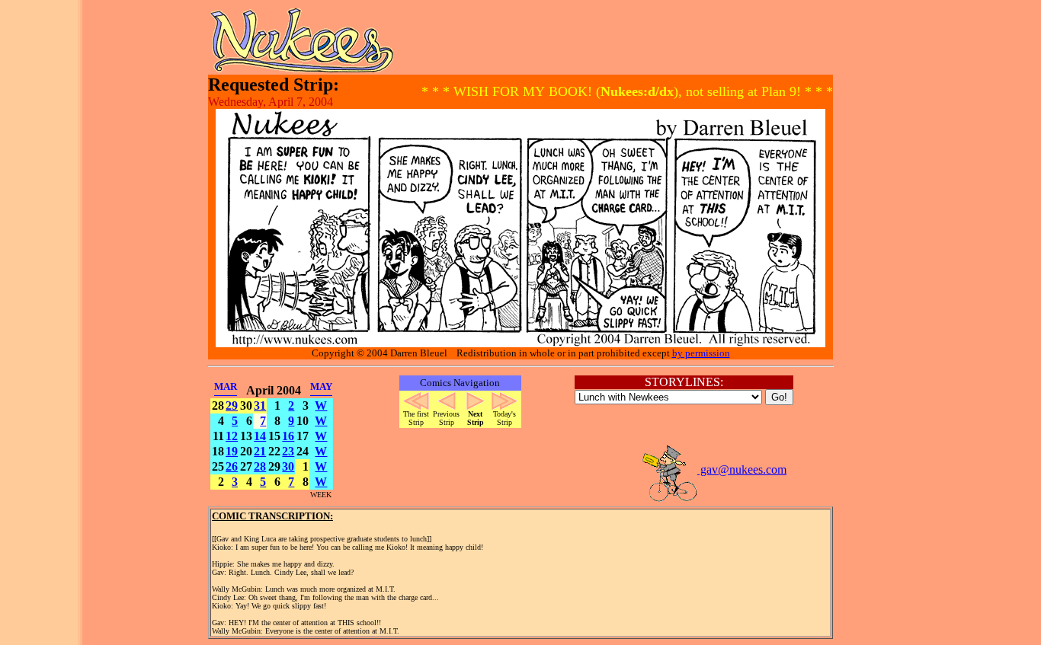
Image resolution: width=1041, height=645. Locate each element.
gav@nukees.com (741, 469)
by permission (701, 353)
